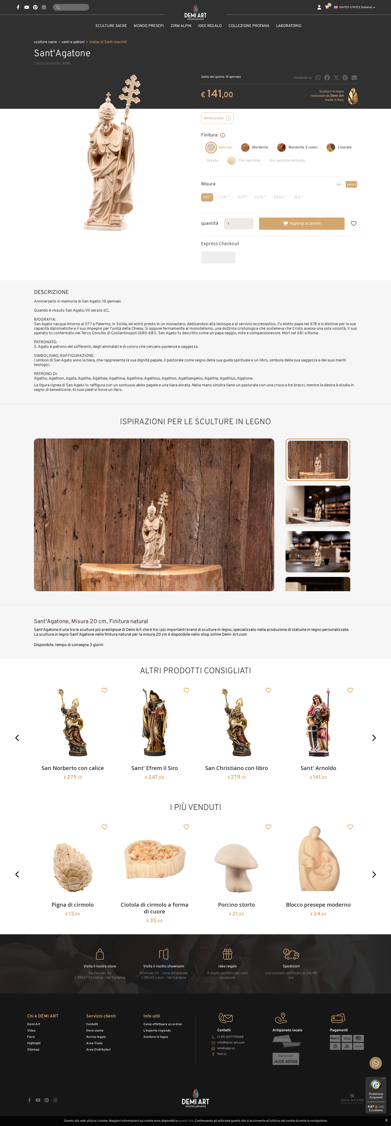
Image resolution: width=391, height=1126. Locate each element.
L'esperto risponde (157, 1031)
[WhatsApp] (318, 77)
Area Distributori (98, 1050)
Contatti (92, 1024)
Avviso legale (96, 1037)
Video (31, 1031)
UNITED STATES (355, 7)
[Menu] (383, 1079)
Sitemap (33, 1050)
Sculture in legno (155, 1037)
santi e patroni (73, 42)
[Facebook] (327, 77)
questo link (185, 1121)
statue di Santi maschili (108, 42)
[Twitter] (336, 77)
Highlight (34, 1043)
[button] (17, 738)
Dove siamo (94, 1031)
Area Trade (94, 1043)
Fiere (31, 1037)
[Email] (354, 77)
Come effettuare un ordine (162, 1024)
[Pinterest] (345, 77)
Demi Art (33, 1024)
